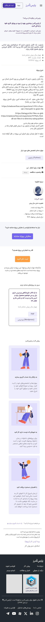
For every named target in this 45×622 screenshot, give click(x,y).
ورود (18, 5)
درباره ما (40, 566)
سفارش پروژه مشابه (22, 236)
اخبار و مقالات (25, 570)
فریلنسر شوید (10, 566)
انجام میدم (11, 570)
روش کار (27, 566)
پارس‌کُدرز (31, 5)
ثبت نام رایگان (9, 5)
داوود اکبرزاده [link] (39, 199)
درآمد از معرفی (38, 570)
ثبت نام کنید (22, 259)
